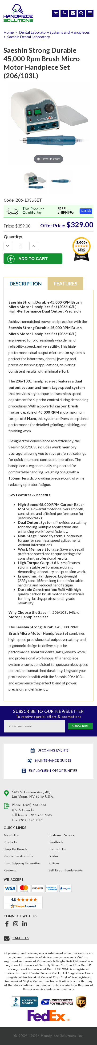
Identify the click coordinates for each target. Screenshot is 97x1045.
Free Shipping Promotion (22, 863)
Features (65, 283)
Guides (53, 856)
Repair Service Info (18, 856)
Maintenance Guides (52, 760)
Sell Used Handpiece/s (65, 870)
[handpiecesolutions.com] (18, 14)
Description (26, 283)
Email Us (20, 938)
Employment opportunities (52, 771)
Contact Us (57, 849)
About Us (11, 835)
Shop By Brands (15, 849)
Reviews (10, 870)
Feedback (55, 842)
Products (10, 842)
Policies (54, 863)
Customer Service (61, 835)
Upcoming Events (53, 750)
